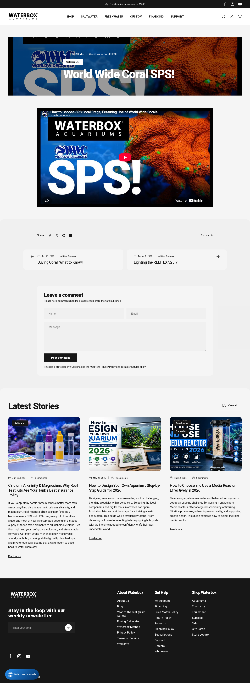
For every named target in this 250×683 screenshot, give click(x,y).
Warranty (123, 644)
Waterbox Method (128, 627)
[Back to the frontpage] (65, 54)
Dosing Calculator (128, 621)
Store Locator (201, 634)
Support (160, 640)
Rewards (160, 623)
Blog (120, 606)
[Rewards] (22, 674)
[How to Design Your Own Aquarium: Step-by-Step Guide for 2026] (125, 444)
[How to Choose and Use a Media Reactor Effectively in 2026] (206, 444)
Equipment (199, 612)
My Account (162, 600)
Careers (160, 646)
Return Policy (163, 617)
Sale (194, 623)
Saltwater (19, 423)
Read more (14, 556)
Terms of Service (130, 366)
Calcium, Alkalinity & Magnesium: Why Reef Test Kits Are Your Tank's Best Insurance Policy (43, 490)
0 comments (207, 235)
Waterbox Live (73, 62)
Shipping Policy (164, 629)
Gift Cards (198, 629)
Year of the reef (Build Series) (131, 613)
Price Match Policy (166, 612)
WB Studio (77, 54)
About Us (123, 600)
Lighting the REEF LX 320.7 (156, 262)
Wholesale (161, 651)
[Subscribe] (68, 627)
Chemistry (198, 606)
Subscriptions (163, 634)
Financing (161, 606)
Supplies (197, 617)
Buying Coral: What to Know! (60, 262)
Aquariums (199, 600)
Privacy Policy (108, 366)
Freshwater (182, 423)
